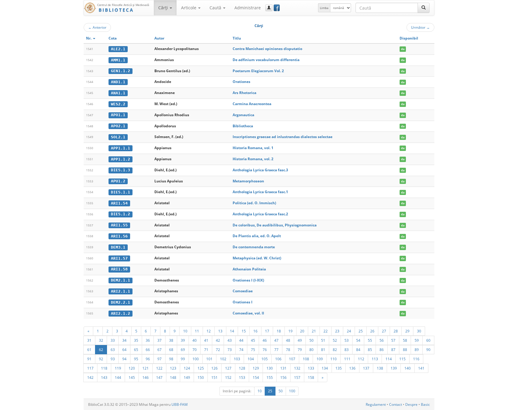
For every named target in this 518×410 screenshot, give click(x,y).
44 (241, 340)
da (402, 49)
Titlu (237, 38)
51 (323, 340)
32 (101, 340)
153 (242, 377)
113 (375, 358)
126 (214, 368)
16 (255, 331)
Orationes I (242, 302)
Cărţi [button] (163, 7)
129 (256, 368)
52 (335, 340)
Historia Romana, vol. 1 (253, 147)
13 (220, 331)
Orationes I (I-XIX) (248, 280)
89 (417, 349)
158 (311, 377)
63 (113, 349)
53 (346, 340)
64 (124, 349)
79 (300, 349)
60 (428, 340)
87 (393, 349)
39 (183, 340)
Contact (395, 404)
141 (421, 368)
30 (419, 331)
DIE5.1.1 (120, 192)
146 (145, 377)
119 (118, 368)
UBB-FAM (179, 404)
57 (393, 340)
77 (276, 349)
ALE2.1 (118, 49)
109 (320, 358)
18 (279, 331)
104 (251, 358)
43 (230, 340)
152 (228, 377)
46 (265, 340)
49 (300, 340)
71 (206, 349)
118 (104, 368)
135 (338, 368)
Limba (324, 8)
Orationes (241, 81)
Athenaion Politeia (249, 269)
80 (311, 349)
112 (361, 358)
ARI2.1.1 (120, 291)
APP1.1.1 (120, 148)
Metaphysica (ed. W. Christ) (257, 258)
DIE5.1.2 (120, 214)
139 (394, 368)
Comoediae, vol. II (248, 313)
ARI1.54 (119, 203)
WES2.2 (118, 104)
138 (380, 368)
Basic (425, 404)
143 (104, 377)
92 (101, 358)
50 (311, 340)
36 (148, 340)
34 (124, 340)
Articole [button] (189, 7)
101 (209, 358)
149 (187, 377)
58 (405, 340)
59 (417, 340)
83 (346, 349)
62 (101, 349)
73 (230, 349)
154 (256, 377)
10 (185, 331)
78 (288, 349)
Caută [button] (216, 7)
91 (89, 358)
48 (288, 340)
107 (292, 358)
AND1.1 (118, 82)
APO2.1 (118, 126)
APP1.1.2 (120, 159)
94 (124, 358)
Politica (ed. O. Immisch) (254, 202)
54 (358, 340)
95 (136, 358)
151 (214, 377)
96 (148, 358)
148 (173, 377)
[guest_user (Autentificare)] (268, 7)
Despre (411, 404)
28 (396, 331)
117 (90, 368)
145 (132, 377)
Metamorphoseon (248, 181)
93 (113, 358)
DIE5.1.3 (120, 170)
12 (209, 331)
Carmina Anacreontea (252, 103)
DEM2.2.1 (120, 302)
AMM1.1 (118, 60)
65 (136, 349)
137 (366, 368)
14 (232, 331)
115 (402, 358)
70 (194, 349)
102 (223, 358)
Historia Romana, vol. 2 (253, 158)
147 (159, 377)
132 (297, 368)
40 (194, 340)
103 (237, 358)
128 (242, 368)
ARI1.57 (119, 258)
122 (159, 368)
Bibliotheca (243, 125)
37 (159, 340)
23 (337, 331)
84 (358, 349)
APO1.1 (118, 115)
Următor (420, 27)
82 (335, 349)
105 (264, 358)
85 (370, 349)
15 (244, 331)
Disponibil (409, 38)
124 (187, 368)
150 (201, 377)
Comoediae (243, 290)
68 (171, 349)
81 (323, 349)
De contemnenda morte (254, 246)
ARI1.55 (119, 225)
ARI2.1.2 (120, 313)
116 (416, 358)
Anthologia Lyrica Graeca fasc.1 (260, 191)
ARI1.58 (119, 269)
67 (159, 349)
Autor (159, 38)
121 (145, 368)
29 (407, 331)
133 (311, 368)
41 (206, 340)
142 (90, 377)
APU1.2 (118, 181)
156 (283, 377)
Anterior (97, 27)
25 (361, 331)
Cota (113, 38)
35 (136, 340)
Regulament (376, 404)
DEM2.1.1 (120, 280)
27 (384, 331)
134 (325, 368)
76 (265, 349)
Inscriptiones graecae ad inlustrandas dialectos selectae (282, 136)
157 (297, 377)
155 (269, 377)
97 (159, 358)
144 (118, 377)
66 (148, 349)
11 (197, 331)
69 (183, 349)
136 (352, 368)
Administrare (247, 7)
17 (267, 331)
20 (302, 331)
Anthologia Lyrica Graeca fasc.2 (260, 214)
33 (113, 340)
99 (183, 358)
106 (278, 358)
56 (382, 340)
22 (325, 331)
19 (290, 331)
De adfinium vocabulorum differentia (266, 59)
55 (370, 340)
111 (347, 358)
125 (201, 368)
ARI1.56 (119, 236)
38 (171, 340)
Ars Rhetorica (244, 92)
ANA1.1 (118, 93)
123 (173, 368)
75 (253, 349)
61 (89, 349)
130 (269, 368)
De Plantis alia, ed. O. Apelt (257, 235)
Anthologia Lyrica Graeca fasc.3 (260, 170)
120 (132, 368)
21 (314, 331)
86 (382, 349)
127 (228, 368)
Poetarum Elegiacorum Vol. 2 (258, 70)
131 (283, 368)
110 (333, 358)
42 (218, 340)
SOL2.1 (118, 137)
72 (218, 349)
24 (349, 331)
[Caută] (424, 8)
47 (276, 340)
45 (253, 340)
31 (89, 340)
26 (372, 331)
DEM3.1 (118, 247)
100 (195, 358)
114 (389, 358)
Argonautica (243, 114)
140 (407, 368)
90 (428, 349)
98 (171, 358)
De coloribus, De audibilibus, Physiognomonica (275, 225)
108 (306, 358)
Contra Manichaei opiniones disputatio (267, 48)
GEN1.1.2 (120, 71)
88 (405, 349)
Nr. (89, 38)
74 (241, 349)
